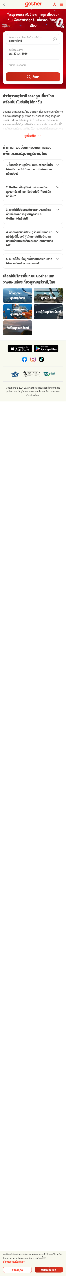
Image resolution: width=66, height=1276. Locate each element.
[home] (33, 4)
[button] (33, 39)
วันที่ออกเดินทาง (16, 50)
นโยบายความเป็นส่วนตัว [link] (14, 1262)
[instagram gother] (33, 359)
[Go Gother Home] (33, 4)
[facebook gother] (24, 359)
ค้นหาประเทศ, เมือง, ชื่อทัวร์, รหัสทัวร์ (25, 37)
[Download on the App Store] (20, 348)
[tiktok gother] (41, 359)
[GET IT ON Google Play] (46, 348)
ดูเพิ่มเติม (30, 135)
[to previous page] (3, 4)
